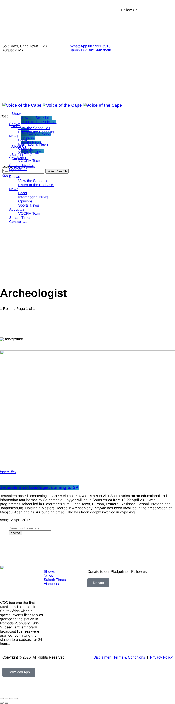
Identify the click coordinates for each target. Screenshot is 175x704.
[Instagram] (154, 47)
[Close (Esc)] (16, 698)
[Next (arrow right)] (6, 703)
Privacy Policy (161, 657)
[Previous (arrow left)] (2, 703)
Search (57, 171)
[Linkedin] (154, 72)
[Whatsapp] (154, 85)
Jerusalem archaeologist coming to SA (39, 487)
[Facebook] (154, 10)
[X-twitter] (154, 22)
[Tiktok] (154, 60)
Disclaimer (102, 657)
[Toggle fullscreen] (6, 698)
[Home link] (62, 105)
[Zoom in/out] (2, 698)
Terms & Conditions (129, 657)
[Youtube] (154, 35)
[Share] (11, 698)
